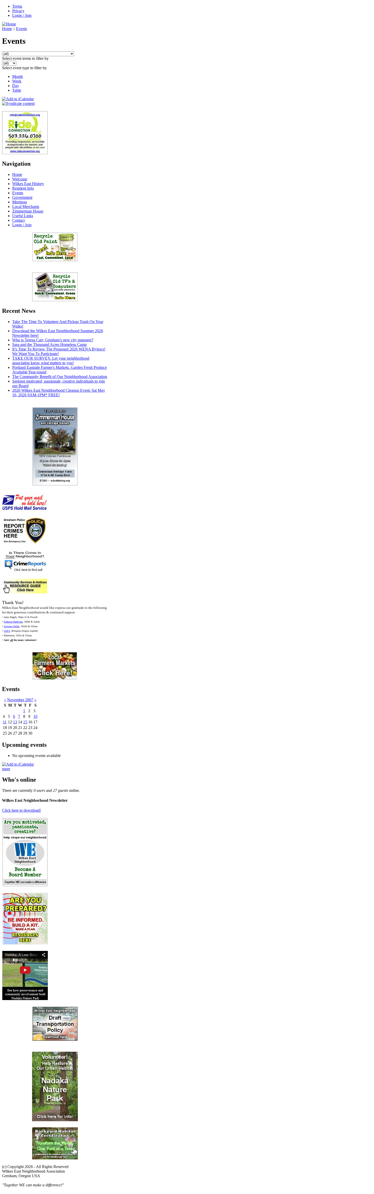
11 (5, 722)
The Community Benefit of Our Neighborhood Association (59, 376)
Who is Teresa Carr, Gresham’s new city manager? (52, 340)
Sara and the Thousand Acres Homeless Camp (49, 344)
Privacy (18, 11)
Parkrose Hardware (13, 621)
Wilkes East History (28, 183)
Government (22, 197)
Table (16, 90)
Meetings (19, 202)
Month (17, 76)
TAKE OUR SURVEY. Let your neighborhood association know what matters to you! (50, 360)
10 (35, 716)
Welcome (19, 179)
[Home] (9, 24)
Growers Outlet (11, 626)
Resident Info (23, 188)
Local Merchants (25, 206)
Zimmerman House (27, 211)
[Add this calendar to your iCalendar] (18, 99)
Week (16, 81)
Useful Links (22, 216)
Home (7, 28)
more (6, 769)
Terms (17, 6)
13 (15, 722)
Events (21, 28)
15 (25, 722)
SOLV (7, 630)
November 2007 (20, 700)
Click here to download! (21, 810)
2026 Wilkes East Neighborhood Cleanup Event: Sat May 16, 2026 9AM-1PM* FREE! (58, 392)
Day (15, 85)
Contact (18, 220)
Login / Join (22, 15)
